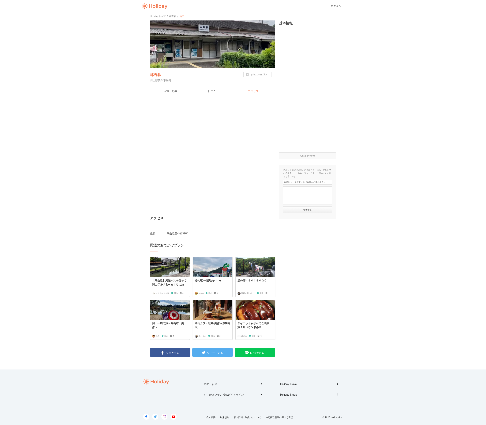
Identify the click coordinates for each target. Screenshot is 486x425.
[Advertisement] (212, 126)
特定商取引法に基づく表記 (279, 417)
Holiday (154, 6)
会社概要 (210, 417)
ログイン (336, 6)
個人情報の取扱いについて (247, 417)
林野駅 (155, 74)
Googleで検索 (307, 155)
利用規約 (224, 417)
